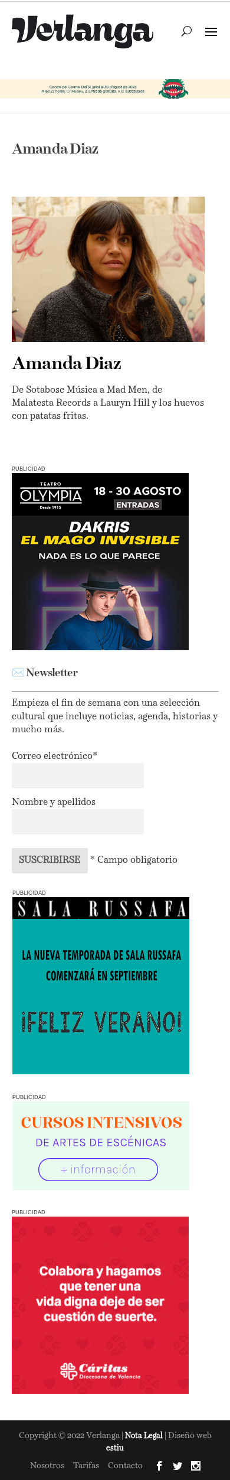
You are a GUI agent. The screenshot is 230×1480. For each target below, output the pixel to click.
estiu (115, 1448)
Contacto (125, 1466)
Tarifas (86, 1466)
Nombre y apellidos (54, 802)
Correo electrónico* (54, 756)
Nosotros (47, 1466)
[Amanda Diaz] (108, 269)
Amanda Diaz (66, 364)
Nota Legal (145, 1436)
